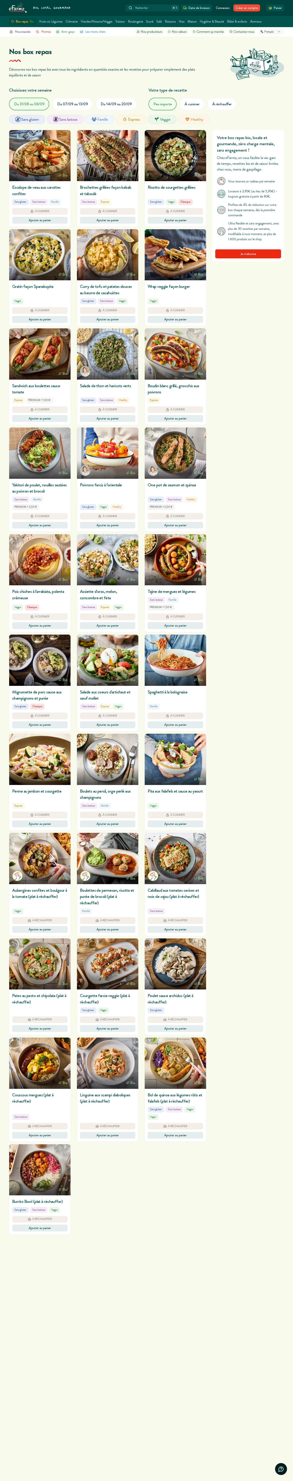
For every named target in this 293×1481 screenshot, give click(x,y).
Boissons (170, 21)
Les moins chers (95, 31)
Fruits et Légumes (51, 21)
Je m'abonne (248, 253)
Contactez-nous (244, 31)
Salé (159, 21)
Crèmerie (72, 21)
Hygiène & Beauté (212, 21)
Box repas (25, 21)
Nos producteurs (151, 31)
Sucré (149, 21)
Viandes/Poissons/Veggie (96, 21)
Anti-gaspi (68, 31)
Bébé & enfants (237, 21)
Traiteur (120, 21)
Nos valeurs (179, 31)
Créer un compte (247, 8)
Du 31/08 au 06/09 (29, 104)
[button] (40, 178)
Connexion (223, 8)
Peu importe (162, 104)
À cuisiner (192, 104)
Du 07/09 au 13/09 (72, 104)
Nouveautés (23, 31)
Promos (46, 31)
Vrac (182, 21)
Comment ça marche (210, 31)
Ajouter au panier (40, 220)
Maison (192, 21)
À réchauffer (222, 104)
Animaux (256, 21)
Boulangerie (135, 21)
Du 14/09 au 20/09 (116, 104)
